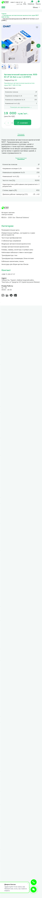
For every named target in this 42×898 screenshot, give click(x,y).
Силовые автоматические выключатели (15, 247)
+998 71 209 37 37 (8, 274)
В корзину (24, 123)
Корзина (38, 4)
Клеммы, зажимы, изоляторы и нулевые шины (17, 250)
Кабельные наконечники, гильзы (13, 261)
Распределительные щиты (10, 230)
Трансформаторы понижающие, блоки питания (18, 258)
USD (21, 4)
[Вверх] (34, 882)
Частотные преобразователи (12, 238)
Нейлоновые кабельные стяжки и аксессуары (17, 252)
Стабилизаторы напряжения (11, 241)
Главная (4, 13)
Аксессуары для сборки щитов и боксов (15, 264)
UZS (18, 4)
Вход (24, 4)
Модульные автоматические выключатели (16, 244)
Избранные (31, 4)
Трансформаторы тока (9, 255)
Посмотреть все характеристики (20, 107)
